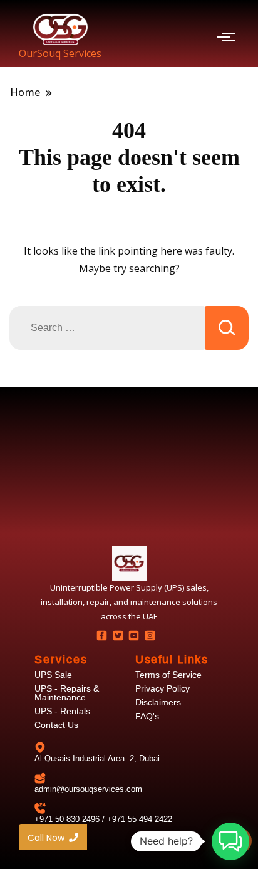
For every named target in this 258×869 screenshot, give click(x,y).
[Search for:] (107, 328)
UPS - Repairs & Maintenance (66, 692)
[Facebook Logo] (102, 635)
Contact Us (56, 725)
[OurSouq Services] (60, 29)
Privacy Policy (162, 688)
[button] (230, 841)
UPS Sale (53, 675)
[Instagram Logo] (149, 635)
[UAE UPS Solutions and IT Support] (129, 563)
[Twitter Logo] (117, 635)
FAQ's (147, 716)
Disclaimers (158, 702)
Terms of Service (168, 675)
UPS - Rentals (62, 711)
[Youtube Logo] (134, 635)
